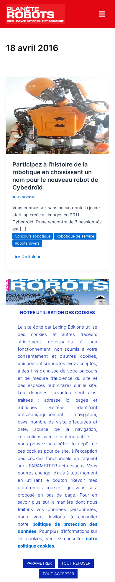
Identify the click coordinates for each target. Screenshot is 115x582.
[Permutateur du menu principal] (102, 14)
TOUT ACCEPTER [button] (58, 573)
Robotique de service (75, 236)
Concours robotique (32, 236)
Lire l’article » (26, 256)
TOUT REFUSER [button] (75, 563)
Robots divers (27, 243)
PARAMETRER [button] (39, 563)
